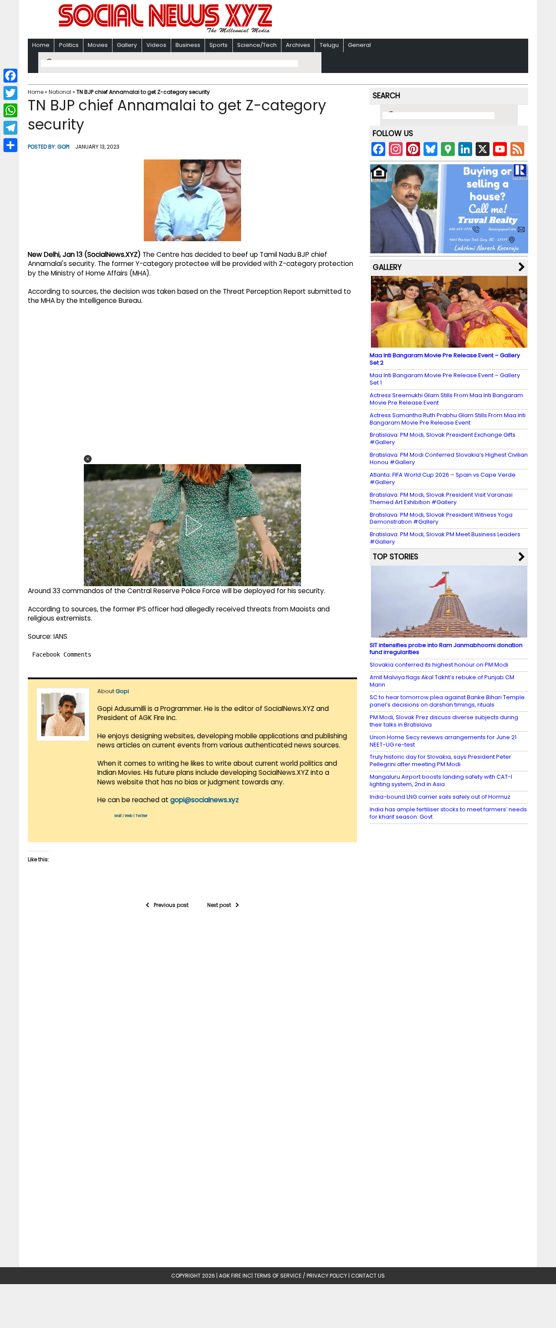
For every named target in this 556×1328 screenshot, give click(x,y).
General (359, 45)
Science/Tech (257, 45)
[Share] (10, 145)
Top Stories (395, 556)
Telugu (329, 45)
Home (41, 45)
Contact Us (368, 1275)
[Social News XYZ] (166, 31)
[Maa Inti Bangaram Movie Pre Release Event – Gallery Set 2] (449, 343)
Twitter (142, 815)
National (60, 92)
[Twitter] (10, 93)
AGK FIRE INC (235, 1275)
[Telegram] (10, 127)
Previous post (171, 905)
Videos (156, 45)
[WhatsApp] (10, 110)
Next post (219, 905)
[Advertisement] (390, 20)
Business (187, 45)
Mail (118, 815)
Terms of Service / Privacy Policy (300, 1275)
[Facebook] (10, 75)
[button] (88, 459)
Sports (218, 45)
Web (128, 815)
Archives (298, 45)
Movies (98, 45)
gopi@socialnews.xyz (204, 799)
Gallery (127, 45)
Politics (69, 45)
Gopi (63, 146)
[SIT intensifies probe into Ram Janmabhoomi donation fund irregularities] (449, 633)
